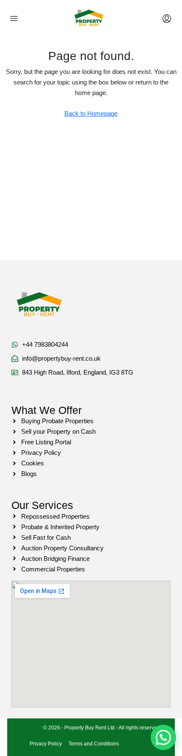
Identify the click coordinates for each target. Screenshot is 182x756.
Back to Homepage (91, 113)
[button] (163, 737)
